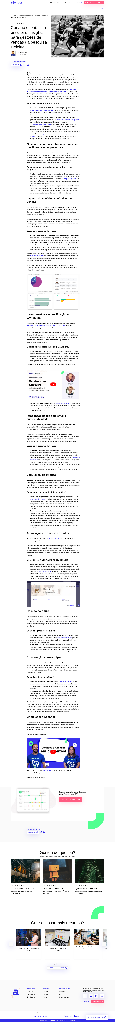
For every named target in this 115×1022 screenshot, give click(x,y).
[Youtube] (102, 996)
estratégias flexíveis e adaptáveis (68, 120)
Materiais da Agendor (56, 968)
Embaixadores (31, 997)
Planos (45, 997)
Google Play (80, 1016)
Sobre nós (30, 991)
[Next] (104, 944)
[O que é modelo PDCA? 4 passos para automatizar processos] (25, 871)
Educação (62, 991)
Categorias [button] (77, 2)
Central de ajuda (64, 997)
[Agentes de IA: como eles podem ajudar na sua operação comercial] (89, 871)
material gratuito (42, 134)
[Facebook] (85, 996)
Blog (60, 994)
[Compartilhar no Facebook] (24, 65)
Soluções (45, 991)
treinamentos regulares (63, 403)
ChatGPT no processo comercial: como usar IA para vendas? (56, 891)
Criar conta (96, 1001)
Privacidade (63, 1020)
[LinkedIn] (90, 996)
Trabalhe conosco (32, 994)
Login (85, 1001)
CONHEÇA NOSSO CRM (92, 2)
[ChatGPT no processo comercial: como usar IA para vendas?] (57, 871)
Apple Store (68, 1016)
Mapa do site (43, 1020)
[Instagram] (96, 996)
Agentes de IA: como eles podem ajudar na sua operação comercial (88, 891)
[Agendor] (16, 3)
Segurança (72, 1020)
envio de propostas (45, 571)
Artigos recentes (54, 2)
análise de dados (53, 538)
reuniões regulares (66, 681)
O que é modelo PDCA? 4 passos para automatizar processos (22, 891)
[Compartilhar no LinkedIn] (28, 65)
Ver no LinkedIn (22, 54)
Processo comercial (17, 23)
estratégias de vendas (64, 638)
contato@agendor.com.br (41, 1016)
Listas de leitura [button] (66, 2)
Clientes (45, 994)
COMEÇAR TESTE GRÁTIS (69, 799)
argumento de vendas (37, 499)
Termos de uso (54, 1020)
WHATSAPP (16, 65)
